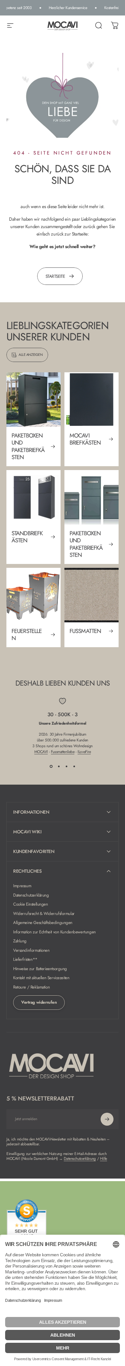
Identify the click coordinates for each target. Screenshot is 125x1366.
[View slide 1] (51, 766)
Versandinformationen (31, 950)
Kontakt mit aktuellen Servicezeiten (41, 978)
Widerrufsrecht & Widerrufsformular (44, 914)
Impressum (22, 886)
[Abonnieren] (107, 1119)
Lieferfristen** (25, 959)
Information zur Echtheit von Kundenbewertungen (54, 932)
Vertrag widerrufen (39, 1002)
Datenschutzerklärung (31, 895)
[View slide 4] (74, 766)
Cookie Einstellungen (30, 904)
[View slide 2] (59, 766)
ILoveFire (84, 752)
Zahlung (20, 941)
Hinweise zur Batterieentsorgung (40, 969)
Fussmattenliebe (63, 752)
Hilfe (103, 1158)
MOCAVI (41, 752)
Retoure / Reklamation (31, 987)
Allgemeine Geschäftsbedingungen (42, 923)
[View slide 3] (66, 766)
